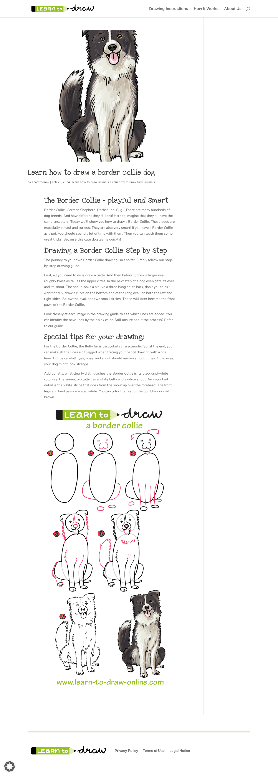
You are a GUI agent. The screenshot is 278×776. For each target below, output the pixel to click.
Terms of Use (154, 751)
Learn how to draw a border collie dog (91, 172)
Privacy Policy (126, 751)
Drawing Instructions (168, 9)
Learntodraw (40, 182)
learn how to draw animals (90, 182)
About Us (233, 9)
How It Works (206, 9)
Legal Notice (179, 751)
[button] (9, 766)
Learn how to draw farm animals (132, 182)
